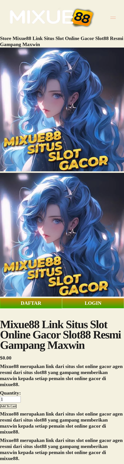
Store (5, 38)
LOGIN (93, 303)
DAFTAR (31, 303)
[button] (8, 406)
